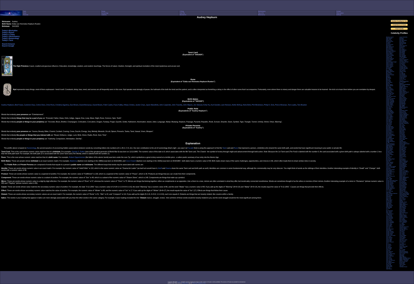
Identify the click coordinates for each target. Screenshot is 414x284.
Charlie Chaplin (389, 103)
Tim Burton (401, 231)
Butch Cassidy (389, 88)
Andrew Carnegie (390, 55)
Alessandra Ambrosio (391, 51)
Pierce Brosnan (281, 105)
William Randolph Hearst (405, 258)
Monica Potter (402, 111)
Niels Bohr (247, 105)
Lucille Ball (401, 78)
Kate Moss (401, 41)
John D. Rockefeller (390, 253)
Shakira (401, 201)
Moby (400, 109)
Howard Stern (389, 202)
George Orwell (389, 184)
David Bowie (97, 105)
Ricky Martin (402, 167)
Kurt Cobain (402, 53)
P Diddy (401, 140)
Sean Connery (402, 198)
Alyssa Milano (389, 53)
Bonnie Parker (389, 82)
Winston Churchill (403, 261)
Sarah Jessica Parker (404, 193)
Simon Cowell (402, 208)
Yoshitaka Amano (403, 266)
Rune (236, 148)
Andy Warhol (389, 56)
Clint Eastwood (389, 119)
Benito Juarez (389, 73)
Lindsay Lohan (402, 71)
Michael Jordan (402, 99)
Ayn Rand (388, 68)
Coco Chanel (131, 161)
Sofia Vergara (402, 210)
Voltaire (401, 248)
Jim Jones (388, 246)
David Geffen (389, 130)
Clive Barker (389, 120)
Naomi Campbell (403, 113)
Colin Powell (389, 124)
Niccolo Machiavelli (403, 122)
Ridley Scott (402, 168)
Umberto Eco (402, 241)
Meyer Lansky (402, 97)
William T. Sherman (403, 260)
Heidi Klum (388, 196)
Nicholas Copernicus (404, 123)
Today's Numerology (10, 38)
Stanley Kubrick (402, 215)
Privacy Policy (185, 283)
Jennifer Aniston (389, 231)
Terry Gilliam (402, 224)
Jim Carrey (388, 244)
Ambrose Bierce (389, 54)
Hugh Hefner (389, 204)
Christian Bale (389, 110)
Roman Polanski (403, 180)
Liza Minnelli (402, 73)
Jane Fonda (388, 225)
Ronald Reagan (402, 182)
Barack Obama (389, 70)
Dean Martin (389, 133)
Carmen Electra (389, 94)
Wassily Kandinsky (403, 251)
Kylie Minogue (402, 56)
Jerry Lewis (388, 236)
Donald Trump (389, 139)
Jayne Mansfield (152, 105)
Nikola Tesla (402, 132)
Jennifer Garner (389, 233)
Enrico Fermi (389, 156)
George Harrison (389, 183)
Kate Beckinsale (403, 40)
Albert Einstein (389, 47)
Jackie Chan (140, 105)
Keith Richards (402, 43)
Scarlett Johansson (403, 196)
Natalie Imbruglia (403, 115)
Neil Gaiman (402, 119)
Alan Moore (388, 45)
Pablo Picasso (402, 141)
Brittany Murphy (389, 85)
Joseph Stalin (389, 265)
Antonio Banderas (390, 58)
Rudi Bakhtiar (402, 185)
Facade (190, 148)
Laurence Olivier (403, 60)
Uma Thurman (402, 240)
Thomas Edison (402, 227)
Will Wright (401, 256)
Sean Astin (401, 197)
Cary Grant (388, 95)
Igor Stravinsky (389, 210)
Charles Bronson (390, 99)
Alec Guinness (389, 48)
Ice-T (387, 209)
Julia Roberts (389, 268)
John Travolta (177, 105)
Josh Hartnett (389, 266)
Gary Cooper (389, 179)
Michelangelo (402, 102)
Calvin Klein (388, 91)
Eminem (388, 155)
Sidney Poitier (402, 205)
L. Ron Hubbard (403, 57)
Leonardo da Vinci (403, 67)
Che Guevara (389, 106)
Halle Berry (388, 192)
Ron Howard (402, 181)
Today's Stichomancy (11, 36)
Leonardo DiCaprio (403, 68)
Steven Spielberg (403, 221)
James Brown (389, 220)
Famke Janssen (389, 162)
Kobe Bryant (402, 52)
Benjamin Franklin (390, 74)
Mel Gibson (402, 96)
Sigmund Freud (402, 206)
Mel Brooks (402, 95)
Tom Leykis (292, 105)
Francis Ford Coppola (391, 166)
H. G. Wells (388, 190)
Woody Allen (402, 262)
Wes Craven (402, 253)
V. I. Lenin (401, 243)
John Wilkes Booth (390, 262)
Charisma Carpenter (390, 98)
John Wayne (188, 105)
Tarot (224, 148)
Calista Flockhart (390, 89)
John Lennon (389, 258)
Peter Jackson (402, 151)
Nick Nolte (401, 126)
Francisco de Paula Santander (390, 168)
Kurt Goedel (215, 105)
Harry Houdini (389, 195)
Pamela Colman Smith (404, 143)
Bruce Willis (388, 87)
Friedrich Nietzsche (390, 176)
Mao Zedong (402, 85)
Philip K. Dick (269, 105)
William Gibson (402, 257)
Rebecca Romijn (403, 162)
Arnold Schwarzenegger (391, 61)
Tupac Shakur (402, 237)
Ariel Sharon (388, 60)
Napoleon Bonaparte (404, 114)
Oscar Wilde (402, 139)
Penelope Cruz (402, 149)
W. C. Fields (402, 249)
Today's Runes (8, 32)
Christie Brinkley (389, 111)
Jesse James (389, 238)
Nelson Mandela (403, 121)
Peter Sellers (402, 153)
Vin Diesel (401, 245)
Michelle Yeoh (402, 103)
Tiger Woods (402, 230)
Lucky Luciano (402, 79)
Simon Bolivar (402, 207)
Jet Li (387, 243)
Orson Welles (402, 137)
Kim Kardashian (402, 50)
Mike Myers (402, 106)
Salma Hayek (402, 189)
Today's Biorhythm (9, 30)
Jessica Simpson (390, 241)
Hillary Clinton (129, 105)
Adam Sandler (389, 38)
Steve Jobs (402, 218)
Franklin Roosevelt (390, 171)
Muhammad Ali (402, 112)
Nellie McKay (237, 105)
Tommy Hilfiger (402, 235)
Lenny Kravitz (402, 63)
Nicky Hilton (402, 127)
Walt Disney (402, 250)
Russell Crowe (402, 188)
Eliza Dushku (389, 150)
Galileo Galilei (389, 178)
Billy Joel (388, 79)
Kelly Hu (206, 105)
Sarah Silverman (403, 195)
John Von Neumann (390, 260)
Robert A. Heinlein (403, 170)
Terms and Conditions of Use (198, 283)
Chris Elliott (388, 108)
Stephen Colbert (403, 216)
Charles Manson (389, 102)
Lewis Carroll (402, 69)
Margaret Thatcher (403, 86)
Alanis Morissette (390, 46)
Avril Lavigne (389, 67)
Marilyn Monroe (402, 88)
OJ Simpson (402, 134)
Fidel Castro (108, 105)
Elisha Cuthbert (389, 149)
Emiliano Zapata (389, 154)
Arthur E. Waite (389, 63)
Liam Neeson (226, 105)
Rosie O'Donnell (403, 184)
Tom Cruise (402, 232)
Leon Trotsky (402, 65)
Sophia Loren (402, 211)
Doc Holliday (389, 137)
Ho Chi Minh (389, 201)
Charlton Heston (389, 105)
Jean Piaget (388, 230)
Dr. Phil (387, 142)
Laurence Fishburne (403, 59)
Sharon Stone (402, 203)
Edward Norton (389, 148)
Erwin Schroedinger (390, 158)
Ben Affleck (388, 72)
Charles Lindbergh (390, 101)
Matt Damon (402, 94)
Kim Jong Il (402, 48)
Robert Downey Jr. (403, 174)
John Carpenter (165, 105)
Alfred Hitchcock (390, 52)
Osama (168, 168)
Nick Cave (401, 124)
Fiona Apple (388, 165)
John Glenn (388, 257)
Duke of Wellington (390, 143)
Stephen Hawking (403, 217)
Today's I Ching (8, 34)
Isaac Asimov (389, 211)
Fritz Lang (388, 177)
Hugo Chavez (389, 206)
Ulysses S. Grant (403, 239)
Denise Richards (390, 134)
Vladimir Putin (402, 247)
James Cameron (390, 221)
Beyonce (388, 75)
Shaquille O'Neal (403, 202)
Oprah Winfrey (402, 136)
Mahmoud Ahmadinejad (404, 84)
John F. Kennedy (390, 256)
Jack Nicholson (389, 218)
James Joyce (389, 223)
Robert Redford (402, 178)
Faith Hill (388, 161)
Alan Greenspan (389, 44)
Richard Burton (402, 165)
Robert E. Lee (402, 175)
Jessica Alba (389, 239)
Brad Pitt (388, 83)
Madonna (73, 161)
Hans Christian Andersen (391, 193)
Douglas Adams (389, 140)
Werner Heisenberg (403, 252)
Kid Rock (401, 47)
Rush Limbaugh (402, 187)
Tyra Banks (402, 238)
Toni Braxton (302, 105)
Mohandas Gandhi (403, 110)
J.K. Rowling (389, 215)
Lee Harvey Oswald (403, 61)
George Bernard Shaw (391, 181)
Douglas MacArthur (390, 141)
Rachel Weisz (402, 158)
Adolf (160, 168)
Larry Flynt (401, 58)
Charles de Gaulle (390, 100)
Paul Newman (402, 148)
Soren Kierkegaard (403, 212)
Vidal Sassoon (402, 244)
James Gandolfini (390, 222)
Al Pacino (388, 43)
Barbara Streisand (390, 71)
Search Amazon (8, 44)
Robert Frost (402, 176)
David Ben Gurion (390, 127)
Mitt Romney (402, 108)
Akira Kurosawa (389, 41)
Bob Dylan (388, 80)
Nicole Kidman (402, 129)
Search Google (8, 46)
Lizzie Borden (402, 74)
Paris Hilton (402, 146)
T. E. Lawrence (402, 222)
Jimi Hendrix (389, 248)
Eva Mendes (389, 160)
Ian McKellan (389, 207)
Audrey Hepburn (7, 105)
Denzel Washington (390, 135)
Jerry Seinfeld (389, 237)
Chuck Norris (389, 114)
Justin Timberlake (403, 37)
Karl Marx (401, 38)
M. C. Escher (402, 82)
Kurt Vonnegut (402, 55)
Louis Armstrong (403, 75)
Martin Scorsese (403, 93)
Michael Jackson (403, 98)
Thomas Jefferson (403, 229)
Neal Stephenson (403, 117)
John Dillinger (389, 254)
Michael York (402, 101)
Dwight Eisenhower (390, 144)
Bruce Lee (388, 86)
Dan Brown (74, 105)
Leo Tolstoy (402, 64)
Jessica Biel (388, 240)
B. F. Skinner (389, 69)
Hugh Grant (388, 203)
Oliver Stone (402, 135)
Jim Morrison (389, 247)
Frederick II (388, 175)
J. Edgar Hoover (389, 213)
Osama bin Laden (403, 138)
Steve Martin (402, 219)
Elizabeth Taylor (389, 151)
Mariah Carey (402, 87)
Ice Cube (388, 208)
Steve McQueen (403, 220)
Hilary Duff (388, 198)
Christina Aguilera (62, 105)
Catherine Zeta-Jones (391, 96)
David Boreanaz (85, 105)
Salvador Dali (402, 190)
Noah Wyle (401, 133)
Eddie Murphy (389, 146)
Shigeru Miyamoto (403, 204)
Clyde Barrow (389, 121)
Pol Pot (401, 157)
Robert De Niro (402, 172)
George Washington (390, 188)
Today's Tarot (7, 40)
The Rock (401, 225)
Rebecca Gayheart (403, 161)
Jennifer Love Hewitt (390, 235)
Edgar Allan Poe (389, 147)
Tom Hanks (402, 233)
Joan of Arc (388, 249)
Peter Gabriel (402, 150)
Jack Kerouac (389, 216)
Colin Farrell (388, 123)
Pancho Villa (402, 144)
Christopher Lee (389, 113)
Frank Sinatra (389, 170)
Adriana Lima (389, 40)
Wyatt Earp (402, 263)
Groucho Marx (389, 189)
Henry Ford (388, 197)
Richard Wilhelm (403, 166)
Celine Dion (40, 105)
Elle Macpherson (390, 152)
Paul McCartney (403, 147)
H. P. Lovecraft (389, 191)
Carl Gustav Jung (390, 93)
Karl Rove (401, 39)
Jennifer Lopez (389, 234)
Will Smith (401, 254)
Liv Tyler (401, 72)
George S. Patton (78, 152)
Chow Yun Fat (389, 107)
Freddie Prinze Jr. (390, 174)
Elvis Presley (389, 153)
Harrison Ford (389, 194)
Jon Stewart (197, 105)
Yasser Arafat (402, 264)
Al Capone (388, 42)
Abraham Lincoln (390, 37)
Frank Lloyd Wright (390, 169)
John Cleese (389, 252)
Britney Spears (389, 84)
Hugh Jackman (389, 205)
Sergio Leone (402, 199)
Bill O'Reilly (388, 78)
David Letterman (390, 132)
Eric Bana (388, 157)
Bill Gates (388, 77)
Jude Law (388, 267)
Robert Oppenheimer (77, 157)
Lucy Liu (401, 80)
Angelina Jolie (389, 57)
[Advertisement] (207, 5)
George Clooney (389, 182)
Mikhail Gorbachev (403, 107)
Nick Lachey (402, 125)
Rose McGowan (403, 183)
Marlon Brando (402, 91)
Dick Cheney (389, 136)
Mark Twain (402, 89)
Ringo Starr (402, 169)
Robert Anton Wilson (404, 171)
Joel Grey (388, 250)
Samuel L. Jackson (403, 192)
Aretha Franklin (389, 59)
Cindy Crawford (389, 116)
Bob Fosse (19, 105)
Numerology (31, 148)
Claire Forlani (389, 117)
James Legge (389, 224)
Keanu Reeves (402, 42)
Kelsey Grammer (403, 45)
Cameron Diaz (29, 105)
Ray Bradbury (402, 160)
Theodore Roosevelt (404, 226)
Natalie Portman (403, 116)
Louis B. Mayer (402, 77)
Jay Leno (388, 227)
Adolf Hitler (388, 39)
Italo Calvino (389, 212)
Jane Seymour (389, 226)
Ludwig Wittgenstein (404, 81)
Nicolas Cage (402, 128)
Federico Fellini (389, 163)
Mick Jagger (402, 105)
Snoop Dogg (402, 209)
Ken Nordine (402, 46)
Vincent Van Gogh (403, 246)
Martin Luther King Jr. (404, 92)
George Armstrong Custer (392, 180)
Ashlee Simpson (389, 64)
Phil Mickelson (257, 105)
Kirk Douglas (402, 51)
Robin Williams (402, 179)
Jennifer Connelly (390, 232)
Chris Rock (50, 105)
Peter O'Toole (402, 152)
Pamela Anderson (403, 142)
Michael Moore (402, 100)
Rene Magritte (402, 163)
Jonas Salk (388, 264)
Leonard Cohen (402, 66)
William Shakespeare (404, 259)
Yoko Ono (401, 265)
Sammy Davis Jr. (403, 191)
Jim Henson (388, 245)
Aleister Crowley (389, 50)
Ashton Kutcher (389, 65)
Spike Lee (401, 213)
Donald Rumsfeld (390, 138)
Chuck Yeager (389, 115)
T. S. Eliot (401, 223)
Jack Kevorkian (389, 217)
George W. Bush (390, 187)
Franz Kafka (118, 105)
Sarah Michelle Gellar (404, 194)
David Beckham (389, 126)
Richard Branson (403, 164)
